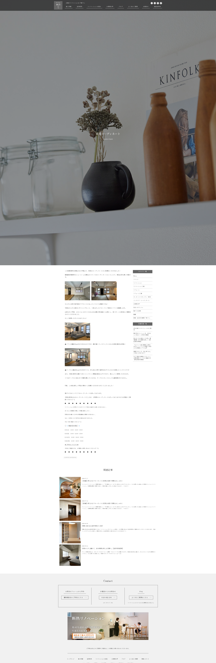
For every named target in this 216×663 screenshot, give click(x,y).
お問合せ (146, 6)
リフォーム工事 (137, 293)
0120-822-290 (107, 597)
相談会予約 (157, 6)
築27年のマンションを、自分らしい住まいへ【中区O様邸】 (142, 334)
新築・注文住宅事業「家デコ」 (142, 318)
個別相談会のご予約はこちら (73, 597)
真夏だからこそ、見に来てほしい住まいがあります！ (142, 352)
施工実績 (68, 6)
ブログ (121, 6)
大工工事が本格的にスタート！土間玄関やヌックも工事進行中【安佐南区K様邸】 (142, 358)
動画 (134, 314)
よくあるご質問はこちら (140, 597)
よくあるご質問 (133, 6)
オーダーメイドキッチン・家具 (142, 297)
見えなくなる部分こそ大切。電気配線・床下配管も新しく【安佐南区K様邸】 (142, 340)
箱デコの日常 (137, 311)
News (135, 276)
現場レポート (145, 659)
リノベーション (137, 283)
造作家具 (79, 6)
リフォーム (136, 290)
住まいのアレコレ (138, 307)
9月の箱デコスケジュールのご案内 (142, 329)
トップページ (70, 659)
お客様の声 (110, 6)
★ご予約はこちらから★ (71, 444)
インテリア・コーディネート (70, 457)
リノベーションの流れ (94, 6)
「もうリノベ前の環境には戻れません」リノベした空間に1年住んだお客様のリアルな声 (142, 346)
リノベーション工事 (138, 286)
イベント (135, 279)
